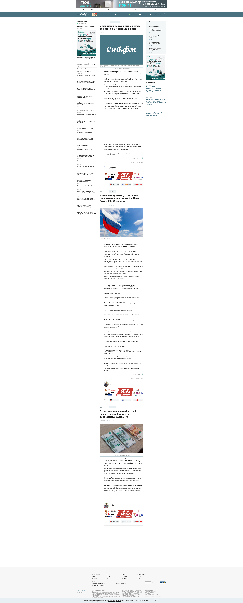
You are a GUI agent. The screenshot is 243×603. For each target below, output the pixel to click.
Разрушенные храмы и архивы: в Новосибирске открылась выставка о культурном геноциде (85, 96)
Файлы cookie (124, 597)
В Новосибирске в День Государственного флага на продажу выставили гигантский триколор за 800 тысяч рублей (86, 70)
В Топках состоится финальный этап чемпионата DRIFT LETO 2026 (85, 174)
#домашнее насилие (126, 158)
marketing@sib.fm (95, 586)
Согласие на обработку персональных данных (130, 596)
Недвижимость (141, 574)
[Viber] (113, 205)
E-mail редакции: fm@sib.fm (149, 593)
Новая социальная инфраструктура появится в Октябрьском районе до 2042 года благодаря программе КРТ (86, 193)
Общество (94, 576)
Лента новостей (82, 21)
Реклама (94, 581)
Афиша (123, 574)
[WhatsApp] (111, 205)
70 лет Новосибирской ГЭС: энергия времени (155, 9)
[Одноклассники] (109, 205)
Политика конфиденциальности (128, 595)
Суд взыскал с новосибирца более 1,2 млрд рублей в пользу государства (85, 156)
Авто (108, 574)
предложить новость (82, 23)
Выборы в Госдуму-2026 (96, 9)
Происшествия (96, 574)
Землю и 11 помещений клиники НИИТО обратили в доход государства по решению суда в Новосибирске (86, 213)
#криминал (118, 158)
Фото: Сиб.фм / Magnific (105, 238)
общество (112, 191)
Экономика (125, 578)
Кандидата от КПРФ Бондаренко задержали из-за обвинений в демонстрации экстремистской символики (86, 206)
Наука (108, 578)
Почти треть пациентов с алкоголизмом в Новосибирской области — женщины (86, 139)
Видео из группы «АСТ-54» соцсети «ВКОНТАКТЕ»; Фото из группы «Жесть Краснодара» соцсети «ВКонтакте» (119, 66)
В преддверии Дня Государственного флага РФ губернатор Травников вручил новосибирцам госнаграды (86, 199)
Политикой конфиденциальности (114, 601)
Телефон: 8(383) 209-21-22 (98, 583)
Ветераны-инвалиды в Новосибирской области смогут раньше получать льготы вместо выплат (86, 103)
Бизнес (109, 576)
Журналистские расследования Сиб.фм (130, 9)
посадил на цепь (130, 153)
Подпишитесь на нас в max (137, 162)
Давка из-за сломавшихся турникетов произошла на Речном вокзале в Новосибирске (85, 168)
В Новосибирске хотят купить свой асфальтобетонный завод (84, 133)
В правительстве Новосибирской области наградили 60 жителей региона (86, 186)
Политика (124, 576)
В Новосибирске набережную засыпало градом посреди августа (85, 144)
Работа (139, 576)
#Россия (113, 158)
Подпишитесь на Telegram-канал (122, 68)
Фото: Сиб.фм (103, 453)
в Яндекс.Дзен (80, 592)
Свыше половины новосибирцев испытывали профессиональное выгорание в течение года (84, 180)
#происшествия (107, 158)
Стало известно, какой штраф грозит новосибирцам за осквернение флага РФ (86, 64)
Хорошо (156, 600)
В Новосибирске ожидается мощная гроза (86, 26)
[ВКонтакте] (108, 205)
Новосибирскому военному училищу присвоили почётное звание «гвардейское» (86, 161)
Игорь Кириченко (112, 384)
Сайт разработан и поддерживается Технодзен (153, 596)
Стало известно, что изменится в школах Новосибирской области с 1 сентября (86, 109)
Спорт (138, 578)
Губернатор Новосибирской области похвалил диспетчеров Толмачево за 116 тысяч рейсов (86, 121)
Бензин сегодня (111, 9)
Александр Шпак (112, 168)
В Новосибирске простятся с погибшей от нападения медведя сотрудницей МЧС (86, 76)
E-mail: (121, 583)
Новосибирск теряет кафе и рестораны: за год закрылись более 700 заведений (86, 127)
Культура (94, 578)
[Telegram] (115, 205)
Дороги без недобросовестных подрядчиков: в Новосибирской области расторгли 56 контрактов (86, 89)
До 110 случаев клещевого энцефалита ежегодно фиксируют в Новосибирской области (86, 82)
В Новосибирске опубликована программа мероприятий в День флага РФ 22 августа (86, 58)
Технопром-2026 (80, 9)
